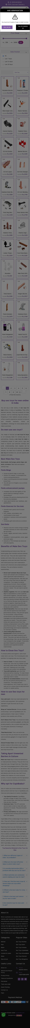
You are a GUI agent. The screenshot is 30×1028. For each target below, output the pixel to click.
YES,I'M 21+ (7, 27)
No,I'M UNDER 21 (23, 27)
